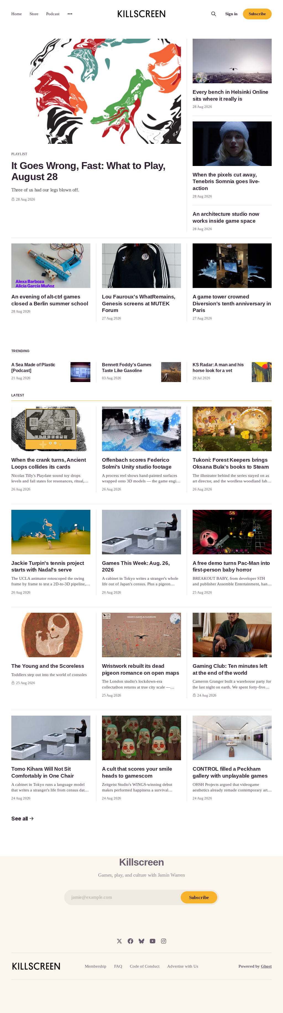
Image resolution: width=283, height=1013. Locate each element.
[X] (119, 941)
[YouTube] (152, 941)
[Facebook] (130, 941)
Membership (95, 966)
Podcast (52, 14)
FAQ (118, 966)
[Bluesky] (141, 941)
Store (34, 14)
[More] (69, 13)
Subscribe (257, 14)
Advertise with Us (182, 966)
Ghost (266, 966)
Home (16, 14)
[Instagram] (163, 941)
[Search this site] (213, 13)
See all (19, 818)
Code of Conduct (144, 966)
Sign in (231, 14)
